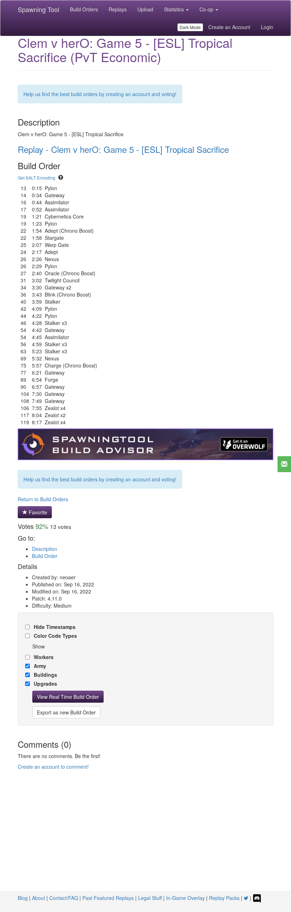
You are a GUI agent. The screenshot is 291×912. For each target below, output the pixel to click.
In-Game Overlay (185, 897)
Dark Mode (190, 27)
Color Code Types (54, 635)
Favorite (37, 512)
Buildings (44, 674)
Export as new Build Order (66, 712)
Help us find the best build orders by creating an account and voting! (99, 94)
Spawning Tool (38, 9)
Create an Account (229, 27)
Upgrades (44, 683)
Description (44, 548)
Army (39, 665)
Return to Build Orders (43, 499)
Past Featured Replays (108, 897)
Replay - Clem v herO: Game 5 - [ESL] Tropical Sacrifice (123, 149)
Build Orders (84, 9)
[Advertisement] (145, 837)
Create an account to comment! (53, 766)
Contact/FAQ (63, 897)
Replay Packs (224, 897)
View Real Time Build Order (68, 696)
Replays (118, 9)
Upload (145, 9)
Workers (43, 656)
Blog (23, 897)
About (38, 897)
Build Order (44, 555)
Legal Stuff (150, 897)
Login (267, 27)
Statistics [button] (174, 9)
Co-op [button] (207, 9)
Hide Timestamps (54, 626)
